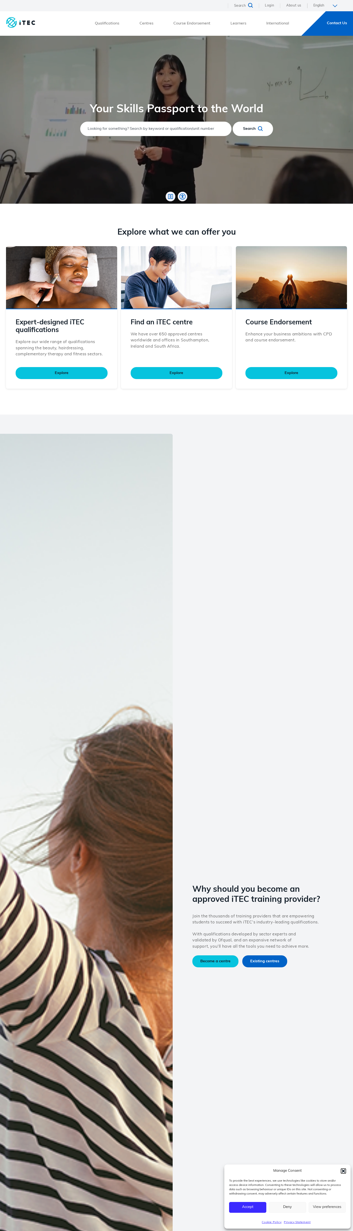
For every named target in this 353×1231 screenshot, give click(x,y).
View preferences (327, 1207)
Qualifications (107, 23)
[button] (343, 1171)
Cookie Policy (271, 1222)
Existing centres (264, 961)
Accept (247, 1207)
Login (269, 5)
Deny (287, 1207)
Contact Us (337, 23)
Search (250, 129)
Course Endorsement (191, 23)
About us (293, 5)
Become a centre (215, 961)
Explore (61, 373)
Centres (146, 23)
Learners (238, 23)
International (277, 23)
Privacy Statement (297, 1222)
